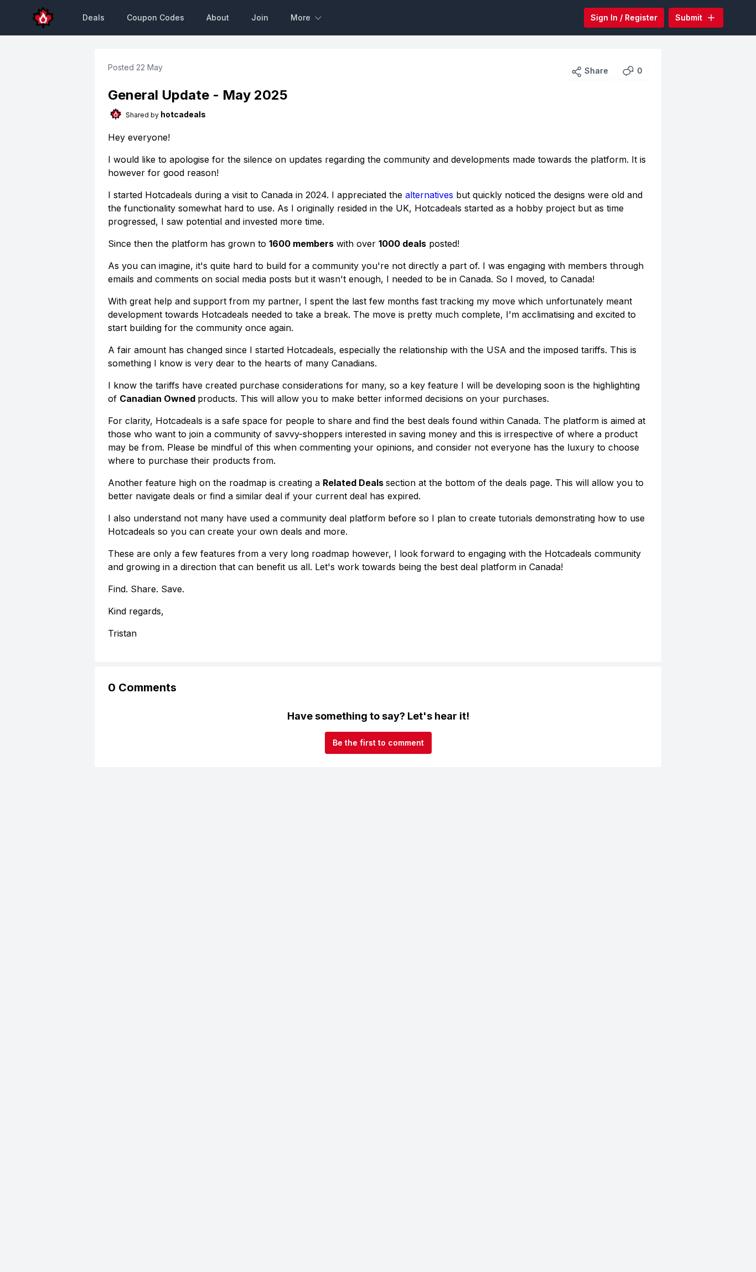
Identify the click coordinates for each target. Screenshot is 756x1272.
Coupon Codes (155, 17)
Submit (688, 17)
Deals (93, 17)
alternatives (429, 194)
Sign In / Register (624, 17)
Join (259, 17)
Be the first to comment (378, 742)
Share (596, 70)
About (217, 17)
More (300, 17)
